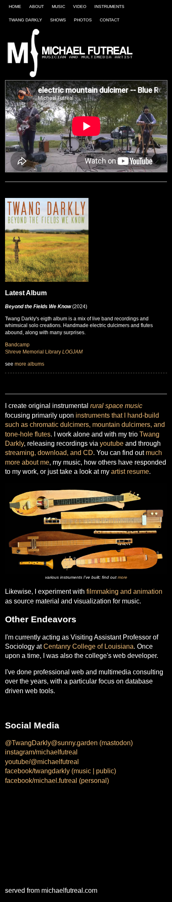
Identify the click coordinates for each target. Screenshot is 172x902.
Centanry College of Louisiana (88, 646)
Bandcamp (17, 345)
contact (109, 20)
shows (58, 20)
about (36, 6)
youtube (112, 443)
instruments (109, 6)
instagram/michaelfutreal (41, 752)
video (79, 6)
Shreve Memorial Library (44, 352)
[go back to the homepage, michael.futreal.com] (72, 53)
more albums (29, 364)
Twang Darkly (25, 20)
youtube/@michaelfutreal (42, 761)
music (58, 6)
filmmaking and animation (124, 591)
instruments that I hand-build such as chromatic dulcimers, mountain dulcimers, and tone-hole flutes (85, 425)
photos (83, 20)
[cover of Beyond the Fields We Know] (47, 239)
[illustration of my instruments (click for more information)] (86, 528)
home (15, 6)
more (122, 577)
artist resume (130, 471)
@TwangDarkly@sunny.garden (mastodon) (69, 742)
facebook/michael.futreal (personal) (57, 780)
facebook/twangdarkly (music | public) (60, 771)
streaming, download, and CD (49, 452)
